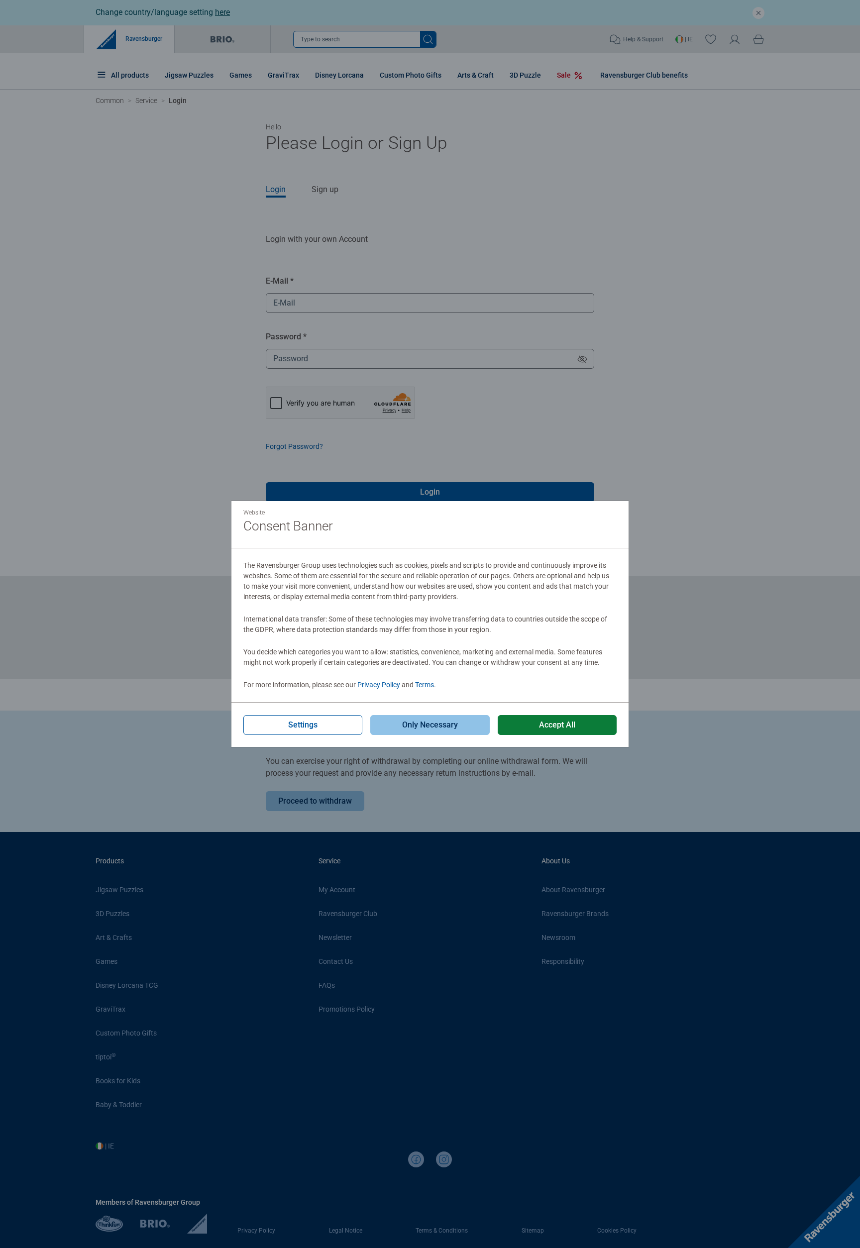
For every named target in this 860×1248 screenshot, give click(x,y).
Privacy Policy (378, 685)
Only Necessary (430, 724)
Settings (303, 724)
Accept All (557, 724)
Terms (424, 685)
